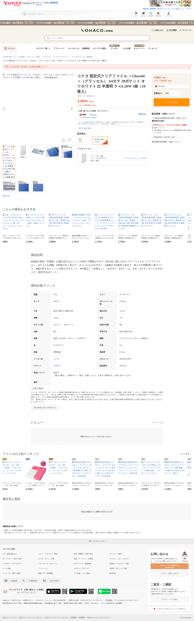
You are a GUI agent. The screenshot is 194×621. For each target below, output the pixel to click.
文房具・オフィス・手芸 (29, 57)
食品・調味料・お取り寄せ (83, 554)
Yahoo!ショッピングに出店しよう (171, 9)
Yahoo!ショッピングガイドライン (99, 617)
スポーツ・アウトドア (82, 568)
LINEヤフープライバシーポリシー (31, 617)
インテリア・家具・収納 (11, 573)
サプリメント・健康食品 (82, 563)
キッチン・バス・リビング (119, 558)
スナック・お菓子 (116, 554)
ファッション (43, 568)
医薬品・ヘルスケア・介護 (119, 563)
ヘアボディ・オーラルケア (12, 563)
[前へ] (4, 109)
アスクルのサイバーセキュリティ (126, 600)
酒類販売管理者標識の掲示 (32, 603)
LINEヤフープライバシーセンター (57, 617)
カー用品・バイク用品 (82, 573)
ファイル (46, 57)
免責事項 (82, 617)
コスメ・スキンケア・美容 (47, 554)
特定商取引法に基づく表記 (12, 603)
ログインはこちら (85, 128)
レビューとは (157, 422)
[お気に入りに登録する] (69, 140)
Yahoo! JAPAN (149, 9)
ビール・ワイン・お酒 (46, 558)
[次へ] (72, 109)
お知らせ (6, 600)
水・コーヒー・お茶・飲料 (12, 558)
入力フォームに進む (169, 599)
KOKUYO (90, 96)
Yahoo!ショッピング (10, 617)
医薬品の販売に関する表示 (73, 603)
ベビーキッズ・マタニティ (47, 563)
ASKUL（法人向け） (91, 603)
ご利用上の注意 (73, 600)
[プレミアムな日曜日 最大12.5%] (97, 22)
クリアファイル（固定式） (83, 57)
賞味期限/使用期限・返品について (166, 142)
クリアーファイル (61, 57)
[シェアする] (63, 140)
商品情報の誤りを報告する (45, 408)
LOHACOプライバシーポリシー (91, 600)
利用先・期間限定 (91, 117)
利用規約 (74, 617)
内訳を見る (142, 114)
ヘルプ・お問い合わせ (169, 573)
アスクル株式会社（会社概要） (112, 603)
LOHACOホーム (9, 57)
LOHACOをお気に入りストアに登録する (171, 609)
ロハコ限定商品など (10, 554)
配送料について (158, 128)
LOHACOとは (16, 600)
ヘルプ (188, 9)
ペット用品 (7, 568)
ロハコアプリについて (26, 592)
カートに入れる (171, 102)
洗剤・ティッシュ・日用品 (83, 558)
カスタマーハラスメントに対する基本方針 (51, 600)
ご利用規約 (109, 600)
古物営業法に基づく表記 (53, 603)
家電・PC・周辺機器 (45, 573)
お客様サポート (28, 600)
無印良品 (113, 573)
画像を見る (7, 196)
